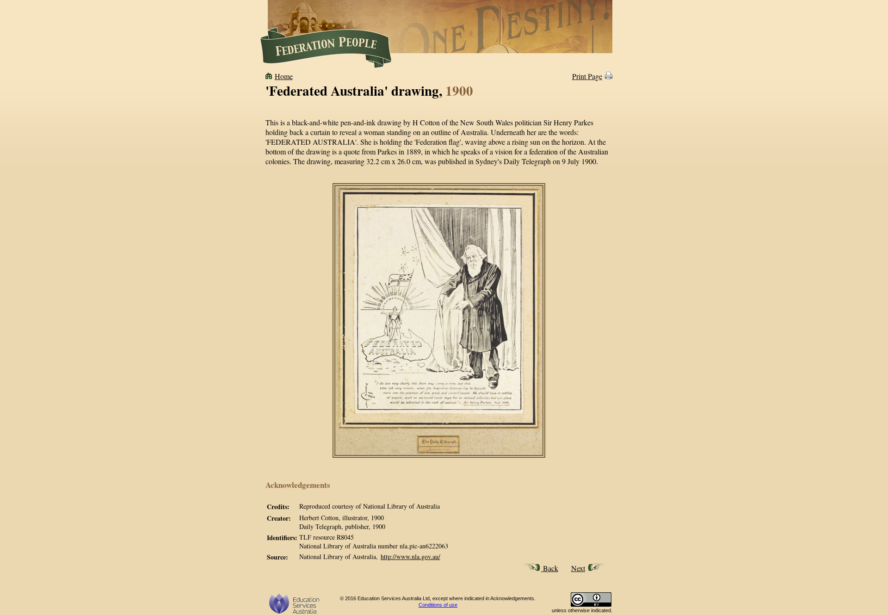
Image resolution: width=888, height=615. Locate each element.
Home (284, 76)
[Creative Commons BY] (591, 605)
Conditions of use (438, 605)
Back (549, 568)
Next (578, 568)
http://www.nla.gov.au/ (410, 556)
